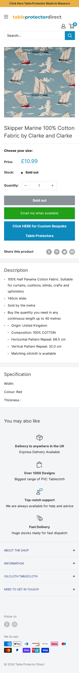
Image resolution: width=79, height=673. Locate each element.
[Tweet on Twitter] (64, 252)
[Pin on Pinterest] (57, 252)
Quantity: (11, 185)
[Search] (70, 35)
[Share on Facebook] (49, 252)
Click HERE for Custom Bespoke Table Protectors (39, 231)
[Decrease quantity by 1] (25, 185)
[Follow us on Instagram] (14, 624)
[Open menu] (6, 16)
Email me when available (39, 213)
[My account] (63, 26)
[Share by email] (72, 252)
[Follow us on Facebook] (7, 624)
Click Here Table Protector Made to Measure (39, 3)
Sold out (40, 200)
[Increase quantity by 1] (52, 185)
